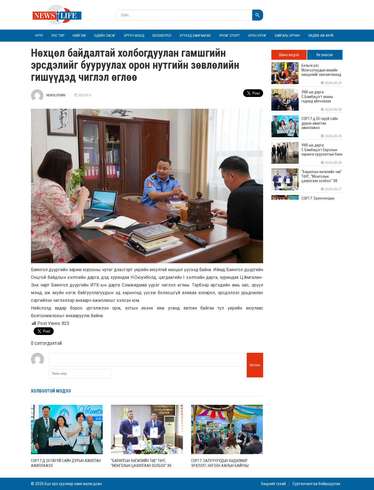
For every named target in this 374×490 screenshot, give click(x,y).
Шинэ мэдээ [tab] (289, 55)
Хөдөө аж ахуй (320, 35)
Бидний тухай (273, 484)
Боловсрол (162, 35)
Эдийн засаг (105, 35)
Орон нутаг (257, 35)
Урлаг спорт (229, 35)
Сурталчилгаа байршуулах (316, 484)
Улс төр (57, 35)
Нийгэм (79, 35)
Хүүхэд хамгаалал (195, 35)
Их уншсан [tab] (325, 55)
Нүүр (39, 35)
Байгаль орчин (287, 35)
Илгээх (255, 365)
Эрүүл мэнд (134, 35)
